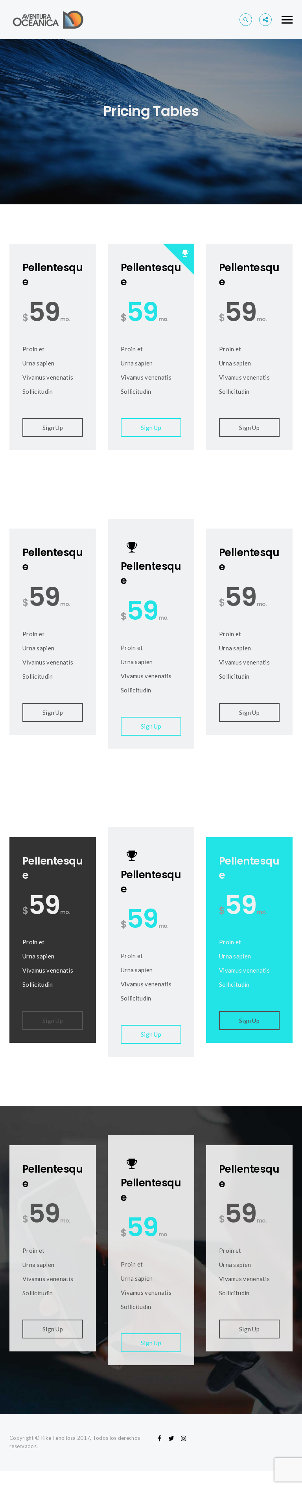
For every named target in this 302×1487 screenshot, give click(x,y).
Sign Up (52, 427)
